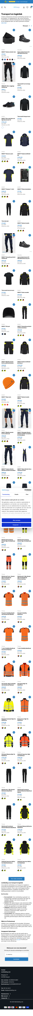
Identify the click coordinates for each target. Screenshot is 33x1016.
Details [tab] (16, 494)
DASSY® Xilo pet (6, 326)
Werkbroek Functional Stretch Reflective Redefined (9, 827)
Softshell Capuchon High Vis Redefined (23, 755)
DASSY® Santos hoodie (23, 223)
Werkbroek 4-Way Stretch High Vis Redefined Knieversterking (24, 578)
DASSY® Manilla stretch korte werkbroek (7, 433)
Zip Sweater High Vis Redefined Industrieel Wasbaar (9, 684)
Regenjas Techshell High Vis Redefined (9, 719)
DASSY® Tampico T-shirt (8, 189)
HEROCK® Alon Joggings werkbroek (8, 86)
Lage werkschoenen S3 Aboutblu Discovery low (23, 257)
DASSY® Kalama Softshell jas (23, 154)
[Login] (24, 7)
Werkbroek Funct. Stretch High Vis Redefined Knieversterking (8, 578)
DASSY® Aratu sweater (23, 292)
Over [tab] (27, 494)
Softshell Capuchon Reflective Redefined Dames (8, 862)
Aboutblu (19, 49)
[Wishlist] (27, 7)
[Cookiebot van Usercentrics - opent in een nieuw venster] (24, 490)
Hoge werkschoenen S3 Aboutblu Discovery (23, 52)
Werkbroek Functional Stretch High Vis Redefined (24, 540)
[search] (5, 7)
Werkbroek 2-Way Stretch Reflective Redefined (8, 790)
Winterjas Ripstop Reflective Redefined (24, 827)
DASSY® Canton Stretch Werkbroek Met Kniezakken (8, 469)
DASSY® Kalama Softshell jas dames (23, 362)
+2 (14, 59)
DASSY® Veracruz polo (7, 153)
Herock (3, 83)
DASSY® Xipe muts (6, 397)
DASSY (3, 49)
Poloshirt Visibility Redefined (22, 613)
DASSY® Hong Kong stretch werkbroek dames (24, 327)
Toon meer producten (16, 878)
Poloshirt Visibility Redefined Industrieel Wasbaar (8, 613)
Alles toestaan (16, 520)
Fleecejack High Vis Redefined (22, 684)
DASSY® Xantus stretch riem (9, 52)
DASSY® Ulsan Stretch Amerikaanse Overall (24, 469)
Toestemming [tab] (6, 494)
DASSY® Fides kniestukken (24, 189)
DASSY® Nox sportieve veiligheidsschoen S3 (8, 119)
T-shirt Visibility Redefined (24, 648)
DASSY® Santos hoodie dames (23, 397)
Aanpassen (16, 524)
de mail (18, 939)
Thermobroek (5, 221)
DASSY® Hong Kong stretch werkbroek (8, 257)
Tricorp (3, 537)
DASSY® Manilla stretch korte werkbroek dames (8, 362)
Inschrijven (16, 959)
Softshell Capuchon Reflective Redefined (24, 862)
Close (6, 994)
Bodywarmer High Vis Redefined (22, 719)
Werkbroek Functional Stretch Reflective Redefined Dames (24, 791)
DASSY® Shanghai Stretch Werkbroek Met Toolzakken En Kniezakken (24, 434)
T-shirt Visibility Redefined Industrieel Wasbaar (8, 649)
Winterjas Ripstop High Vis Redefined (8, 755)
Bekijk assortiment (2, 7)
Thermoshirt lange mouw (23, 116)
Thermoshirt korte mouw (8, 290)
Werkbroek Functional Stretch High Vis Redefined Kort (8, 541)
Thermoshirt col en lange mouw (23, 84)
